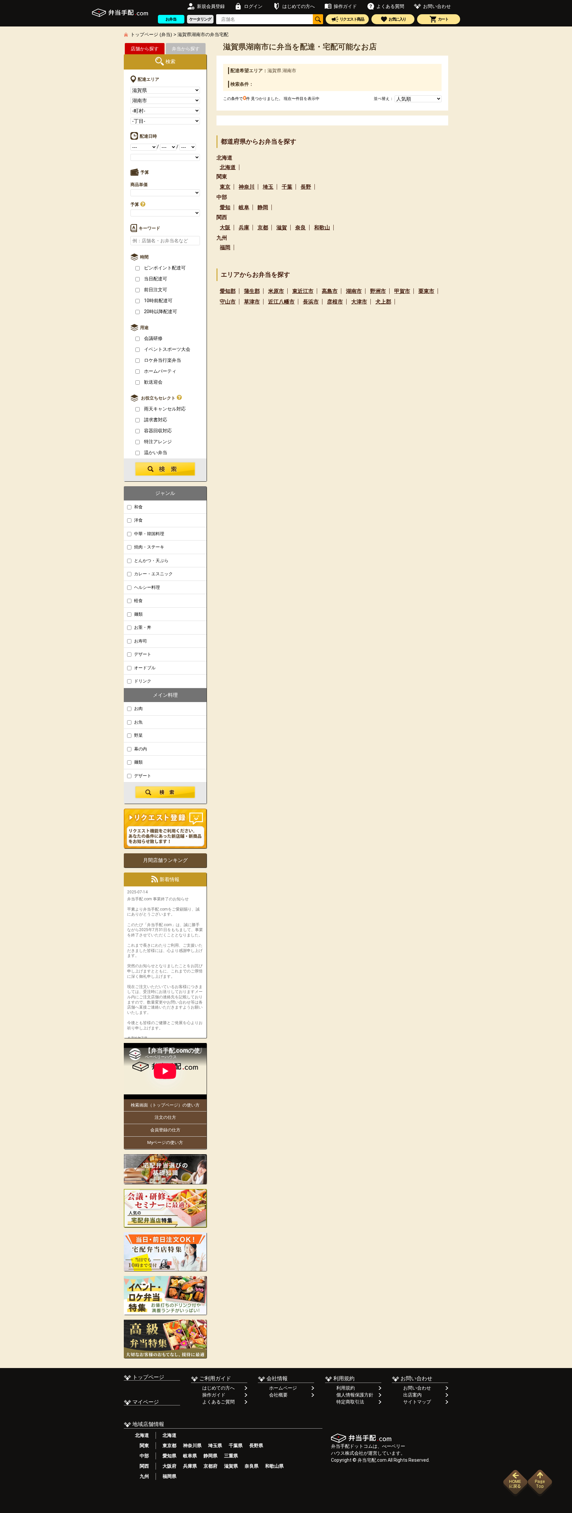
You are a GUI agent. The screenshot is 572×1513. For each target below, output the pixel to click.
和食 (138, 506)
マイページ (145, 1402)
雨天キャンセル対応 (164, 408)
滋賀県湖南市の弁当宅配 (202, 34)
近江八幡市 (281, 302)
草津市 (252, 302)
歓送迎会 (153, 382)
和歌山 (322, 227)
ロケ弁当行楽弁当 (162, 360)
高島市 (330, 291)
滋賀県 (231, 1466)
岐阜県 (190, 1455)
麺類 (138, 614)
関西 (142, 1466)
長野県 (256, 1445)
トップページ (147, 1377)
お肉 (138, 708)
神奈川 (247, 187)
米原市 (276, 291)
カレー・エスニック (153, 573)
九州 (142, 1476)
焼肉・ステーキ (148, 546)
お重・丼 (142, 627)
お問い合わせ (417, 1388)
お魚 (138, 722)
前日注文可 (155, 289)
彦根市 (335, 302)
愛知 (225, 207)
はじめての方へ (218, 1388)
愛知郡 (228, 291)
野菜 (138, 735)
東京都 (169, 1445)
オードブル (144, 667)
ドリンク (142, 681)
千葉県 (236, 1445)
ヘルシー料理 (146, 587)
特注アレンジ (157, 441)
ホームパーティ (159, 371)
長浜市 (311, 302)
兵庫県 (190, 1466)
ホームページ (283, 1388)
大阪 (225, 227)
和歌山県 (274, 1466)
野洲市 (378, 291)
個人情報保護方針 (354, 1394)
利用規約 (345, 1388)
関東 (142, 1445)
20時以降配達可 (160, 311)
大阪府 (169, 1466)
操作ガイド (213, 1394)
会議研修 (153, 338)
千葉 (287, 187)
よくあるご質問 (218, 1401)
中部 (142, 1455)
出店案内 (412, 1394)
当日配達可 (155, 278)
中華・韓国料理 (148, 533)
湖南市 (354, 291)
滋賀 (281, 227)
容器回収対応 (157, 430)
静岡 (263, 207)
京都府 (210, 1466)
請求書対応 (155, 419)
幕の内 (140, 748)
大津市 (359, 302)
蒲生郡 (252, 291)
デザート (142, 654)
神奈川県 (192, 1445)
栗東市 (426, 291)
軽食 (138, 600)
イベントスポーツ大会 (166, 349)
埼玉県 (215, 1445)
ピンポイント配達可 (164, 267)
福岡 (225, 247)
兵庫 (244, 227)
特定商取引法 (350, 1401)
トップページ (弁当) (151, 34)
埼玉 (268, 187)
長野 (306, 187)
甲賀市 (402, 291)
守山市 (228, 302)
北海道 (228, 167)
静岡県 (210, 1455)
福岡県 (169, 1476)
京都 (263, 227)
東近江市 (302, 291)
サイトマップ (417, 1401)
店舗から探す (145, 48)
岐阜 (244, 207)
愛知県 (169, 1455)
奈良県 (252, 1466)
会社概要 (278, 1394)
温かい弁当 (155, 452)
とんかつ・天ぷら (150, 560)
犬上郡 (383, 302)
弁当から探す (186, 48)
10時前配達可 (157, 300)
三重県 (231, 1455)
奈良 (300, 227)
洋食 (138, 520)
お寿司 (140, 640)
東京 (225, 187)
